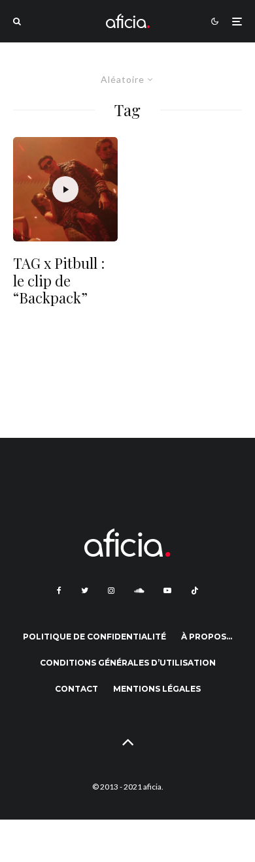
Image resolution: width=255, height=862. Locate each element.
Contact (76, 689)
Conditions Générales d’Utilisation (128, 663)
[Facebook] (59, 590)
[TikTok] (195, 590)
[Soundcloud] (139, 590)
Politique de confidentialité (94, 636)
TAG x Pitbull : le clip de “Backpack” (59, 280)
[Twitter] (84, 590)
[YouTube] (167, 590)
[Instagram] (111, 590)
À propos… (206, 636)
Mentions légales (157, 689)
